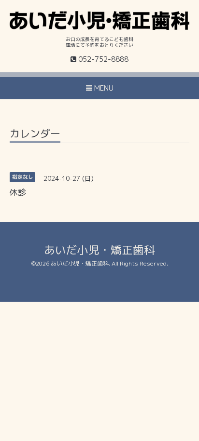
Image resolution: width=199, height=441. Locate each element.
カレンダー (35, 135)
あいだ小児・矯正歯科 (99, 249)
